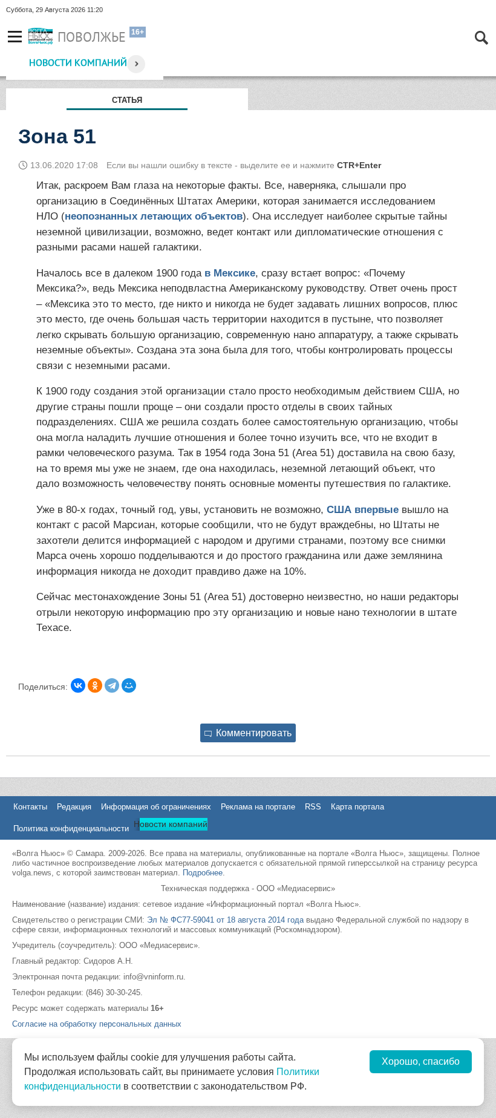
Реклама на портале (258, 806)
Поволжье (91, 36)
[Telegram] (112, 685)
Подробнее (203, 872)
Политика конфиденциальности (71, 828)
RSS (313, 806)
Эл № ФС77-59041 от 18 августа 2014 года (225, 919)
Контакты (30, 806)
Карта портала (357, 806)
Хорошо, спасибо (421, 1061)
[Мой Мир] (129, 685)
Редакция (74, 806)
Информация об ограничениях (156, 806)
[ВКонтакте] (78, 685)
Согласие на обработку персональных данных (96, 1023)
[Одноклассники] (95, 685)
